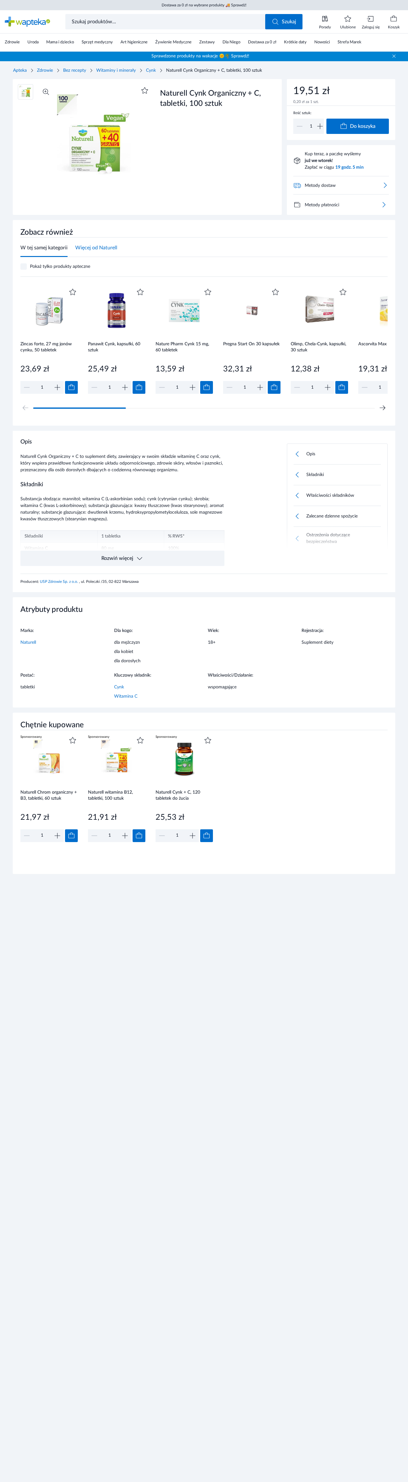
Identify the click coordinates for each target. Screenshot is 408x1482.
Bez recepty (74, 70)
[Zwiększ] (320, 126)
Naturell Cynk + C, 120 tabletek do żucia (178, 795)
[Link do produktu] (49, 340)
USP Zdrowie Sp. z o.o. (59, 581)
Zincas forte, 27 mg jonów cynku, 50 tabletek (46, 347)
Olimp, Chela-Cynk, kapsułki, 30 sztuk (318, 347)
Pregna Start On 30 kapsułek (251, 344)
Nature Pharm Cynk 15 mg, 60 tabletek (182, 347)
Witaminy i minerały (116, 70)
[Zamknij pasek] (394, 56)
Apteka (20, 70)
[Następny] (382, 408)
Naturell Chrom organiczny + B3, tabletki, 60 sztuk (48, 795)
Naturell (28, 642)
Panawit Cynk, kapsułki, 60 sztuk (114, 347)
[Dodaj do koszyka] (71, 387)
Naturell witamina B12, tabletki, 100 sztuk (110, 795)
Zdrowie (45, 70)
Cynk (151, 70)
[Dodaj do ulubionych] (145, 90)
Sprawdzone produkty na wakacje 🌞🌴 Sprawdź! (200, 56)
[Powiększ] (46, 92)
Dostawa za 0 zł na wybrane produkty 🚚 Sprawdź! (204, 5)
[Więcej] (384, 205)
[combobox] (165, 21)
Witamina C (125, 696)
